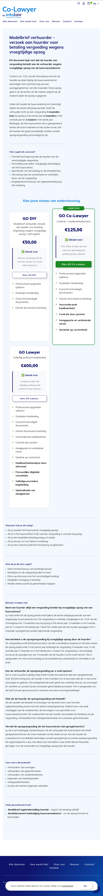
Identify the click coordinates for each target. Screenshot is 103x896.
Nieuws (56, 21)
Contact (67, 21)
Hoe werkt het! (28, 21)
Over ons (44, 21)
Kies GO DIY (29, 275)
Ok (85, 886)
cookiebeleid (67, 885)
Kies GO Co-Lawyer (73, 264)
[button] (29, 277)
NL (94, 4)
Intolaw (78, 21)
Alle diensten (10, 21)
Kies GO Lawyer (29, 398)
